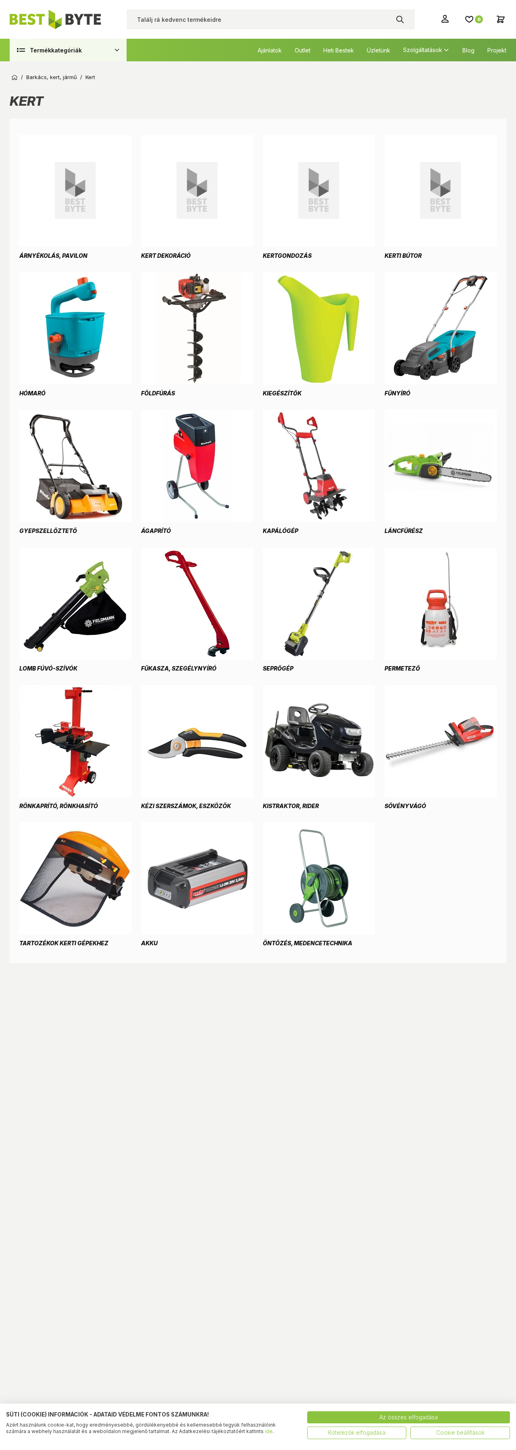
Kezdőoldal (14, 77)
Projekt (496, 50)
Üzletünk (378, 50)
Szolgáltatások (422, 49)
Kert (90, 77)
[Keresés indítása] (399, 19)
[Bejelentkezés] (446, 18)
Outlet (302, 50)
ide (269, 1431)
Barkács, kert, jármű (51, 77)
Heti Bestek (338, 50)
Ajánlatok (270, 50)
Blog (468, 50)
